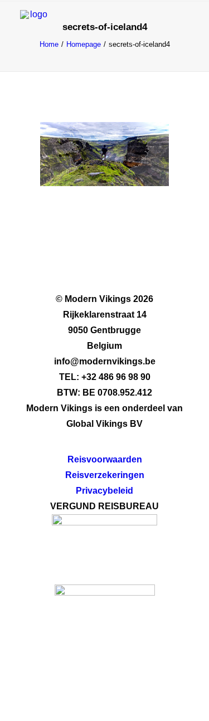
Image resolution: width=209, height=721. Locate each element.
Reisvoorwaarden (104, 459)
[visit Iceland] (105, 627)
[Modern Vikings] (34, 24)
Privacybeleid (104, 490)
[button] (183, 24)
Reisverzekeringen (104, 475)
